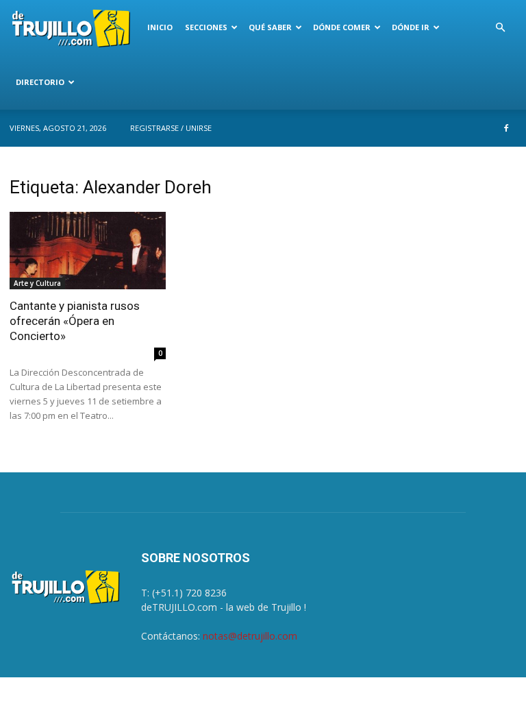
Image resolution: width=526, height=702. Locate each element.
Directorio (40, 82)
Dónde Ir (410, 27)
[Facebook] (506, 128)
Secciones (206, 27)
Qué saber (270, 27)
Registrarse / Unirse (171, 128)
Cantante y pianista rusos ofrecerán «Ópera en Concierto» (75, 321)
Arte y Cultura (37, 283)
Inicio (160, 27)
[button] (500, 27)
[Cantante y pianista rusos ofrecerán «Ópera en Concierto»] (88, 250)
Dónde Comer (342, 27)
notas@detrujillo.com (250, 635)
